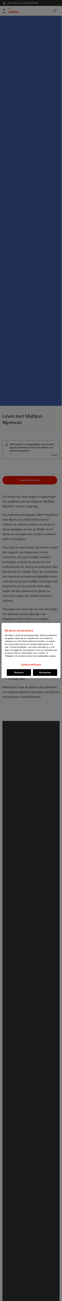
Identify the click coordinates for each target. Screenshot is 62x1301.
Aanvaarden (45, 672)
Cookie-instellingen (31, 664)
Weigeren (19, 672)
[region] (31, 650)
